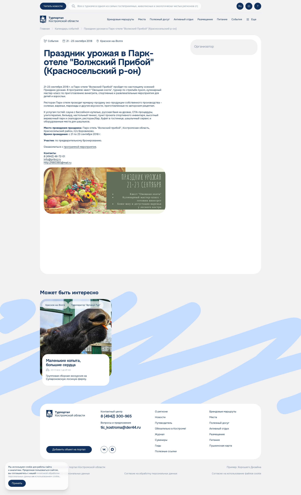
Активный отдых (183, 19)
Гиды (158, 445)
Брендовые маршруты (120, 19)
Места (142, 19)
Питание (222, 19)
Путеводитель (163, 423)
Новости (160, 417)
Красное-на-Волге (111, 41)
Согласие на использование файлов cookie (236, 473)
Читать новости (53, 6)
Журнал (159, 434)
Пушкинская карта (220, 445)
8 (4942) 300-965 (116, 416)
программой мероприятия (80, 146)
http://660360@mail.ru (57, 162)
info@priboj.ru (52, 159)
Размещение (205, 19)
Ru (240, 6)
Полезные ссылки (166, 451)
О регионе (161, 411)
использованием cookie (46, 476)
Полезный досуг (160, 19)
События (236, 19)
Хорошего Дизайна (249, 467)
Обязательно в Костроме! (170, 428)
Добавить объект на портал (68, 449)
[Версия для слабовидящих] (248, 6)
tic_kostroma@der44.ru (121, 427)
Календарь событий (67, 28)
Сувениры (161, 440)
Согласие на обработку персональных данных (150, 473)
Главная (45, 28)
